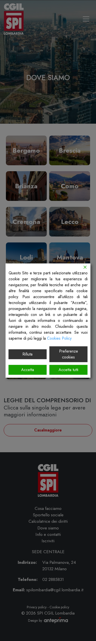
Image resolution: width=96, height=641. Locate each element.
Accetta (27, 370)
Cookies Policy (59, 338)
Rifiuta (27, 354)
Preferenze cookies (68, 354)
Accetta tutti (68, 370)
